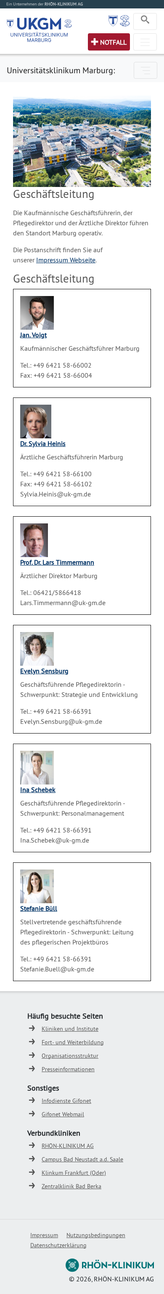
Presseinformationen (68, 1069)
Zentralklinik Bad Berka (71, 1186)
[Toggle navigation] (145, 21)
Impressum (44, 1235)
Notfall (113, 42)
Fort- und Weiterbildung (73, 1042)
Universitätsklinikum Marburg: (61, 70)
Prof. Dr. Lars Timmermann (57, 562)
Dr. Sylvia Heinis (43, 443)
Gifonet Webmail (63, 1114)
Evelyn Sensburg (44, 671)
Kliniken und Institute (70, 1029)
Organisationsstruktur (70, 1055)
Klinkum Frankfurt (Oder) (74, 1173)
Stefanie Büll (38, 908)
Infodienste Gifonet (66, 1101)
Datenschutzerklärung (58, 1245)
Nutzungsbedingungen (95, 1235)
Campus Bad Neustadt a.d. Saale (82, 1159)
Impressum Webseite (65, 260)
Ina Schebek (38, 789)
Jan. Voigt (33, 335)
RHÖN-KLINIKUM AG (68, 1146)
